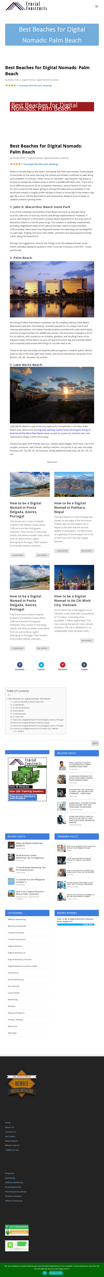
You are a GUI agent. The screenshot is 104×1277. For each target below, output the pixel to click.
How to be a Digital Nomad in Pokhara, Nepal (70, 507)
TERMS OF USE (12, 1150)
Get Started (13, 986)
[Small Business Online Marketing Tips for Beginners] (11, 857)
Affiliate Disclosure (14, 1200)
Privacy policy (56, 1273)
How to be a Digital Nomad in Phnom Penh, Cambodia (30, 892)
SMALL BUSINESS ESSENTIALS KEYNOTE (29, 844)
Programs (9, 1173)
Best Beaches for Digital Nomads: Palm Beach (29, 698)
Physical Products (16, 1013)
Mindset (12, 1006)
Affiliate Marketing (17, 919)
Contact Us (10, 1132)
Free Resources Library (15, 1191)
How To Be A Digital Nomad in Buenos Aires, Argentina (75, 920)
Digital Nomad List (17, 952)
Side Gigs (12, 1033)
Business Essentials (17, 926)
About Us (9, 1127)
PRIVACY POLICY (12, 1145)
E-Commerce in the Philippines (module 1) (30, 880)
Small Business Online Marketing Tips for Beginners (30, 856)
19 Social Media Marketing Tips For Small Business (31, 868)
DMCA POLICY (11, 1141)
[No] (100, 1269)
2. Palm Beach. (19, 705)
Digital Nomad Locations (47, 79)
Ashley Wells (14, 79)
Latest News (20, 848)
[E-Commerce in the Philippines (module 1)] (11, 881)
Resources (12, 1026)
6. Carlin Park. (18, 716)
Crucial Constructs (16, 939)
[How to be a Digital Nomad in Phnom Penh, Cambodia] (11, 893)
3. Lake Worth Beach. (21, 708)
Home (8, 1122)
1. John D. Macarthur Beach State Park (28, 702)
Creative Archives (16, 932)
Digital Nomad (28, 79)
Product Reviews (15, 1019)
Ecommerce (13, 972)
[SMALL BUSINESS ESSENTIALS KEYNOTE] (11, 845)
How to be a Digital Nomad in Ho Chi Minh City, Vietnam (72, 600)
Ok (45, 1273)
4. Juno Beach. (18, 710)
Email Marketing (16, 979)
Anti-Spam (10, 1136)
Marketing (20, 860)
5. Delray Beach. (19, 713)
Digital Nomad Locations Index (22, 966)
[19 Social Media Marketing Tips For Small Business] (11, 869)
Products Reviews (13, 1196)
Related (21, 731)
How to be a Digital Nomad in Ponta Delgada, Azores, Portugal (25, 509)
